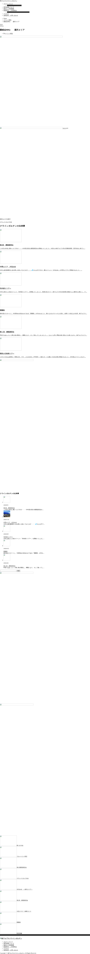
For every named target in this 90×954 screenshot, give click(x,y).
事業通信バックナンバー (14, 5)
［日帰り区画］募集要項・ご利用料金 (18, 12)
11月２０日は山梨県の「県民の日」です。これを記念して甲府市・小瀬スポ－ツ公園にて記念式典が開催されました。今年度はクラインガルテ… (43, 357)
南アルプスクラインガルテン (8, 0)
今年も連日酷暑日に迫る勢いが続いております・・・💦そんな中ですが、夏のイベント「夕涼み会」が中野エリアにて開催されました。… (41, 270)
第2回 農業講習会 (6, 245)
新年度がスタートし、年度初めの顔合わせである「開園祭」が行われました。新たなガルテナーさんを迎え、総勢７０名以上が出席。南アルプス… (43, 313)
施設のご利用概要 (9, 8)
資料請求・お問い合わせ (11, 15)
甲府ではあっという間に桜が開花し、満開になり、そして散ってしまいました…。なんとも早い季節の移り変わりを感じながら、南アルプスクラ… (43, 335)
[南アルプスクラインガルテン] (11, 938)
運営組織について (9, 7)
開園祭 (2, 310)
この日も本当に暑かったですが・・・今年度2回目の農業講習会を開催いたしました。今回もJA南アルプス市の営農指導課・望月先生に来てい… (42, 248)
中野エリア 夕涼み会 (8, 267)
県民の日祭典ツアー (7, 353)
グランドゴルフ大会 (6, 222)
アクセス (6, 13)
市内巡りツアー (5, 288)
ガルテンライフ (8, 3)
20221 (64, 128)
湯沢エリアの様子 (5, 219)
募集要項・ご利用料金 (10, 10)
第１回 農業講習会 (7, 332)
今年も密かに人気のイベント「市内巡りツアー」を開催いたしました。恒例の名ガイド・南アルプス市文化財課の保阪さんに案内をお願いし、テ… (43, 292)
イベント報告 (9, 33)
